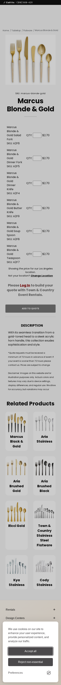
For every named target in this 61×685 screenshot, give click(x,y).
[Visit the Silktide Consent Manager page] (49, 673)
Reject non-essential (30, 662)
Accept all (30, 651)
